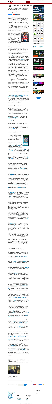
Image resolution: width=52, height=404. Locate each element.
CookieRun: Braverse (10, 396)
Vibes (38, 30)
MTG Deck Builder (19, 389)
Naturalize (24, 206)
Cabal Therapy (18, 145)
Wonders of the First (10, 394)
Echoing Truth (19, 95)
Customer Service (28, 395)
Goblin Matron (25, 149)
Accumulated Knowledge (14, 91)
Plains (21, 94)
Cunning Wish (16, 184)
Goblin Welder (9, 225)
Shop (18, 2)
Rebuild (16, 96)
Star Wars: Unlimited (35, 40)
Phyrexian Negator (26, 267)
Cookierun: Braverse (42, 40)
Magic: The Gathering (34, 25)
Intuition (9, 96)
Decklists (31, 2)
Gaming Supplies (9, 398)
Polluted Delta (18, 94)
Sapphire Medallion (20, 91)
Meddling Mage (25, 261)
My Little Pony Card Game (38, 41)
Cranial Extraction (14, 237)
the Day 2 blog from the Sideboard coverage (17, 55)
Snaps (14, 321)
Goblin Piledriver (13, 145)
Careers (27, 400)
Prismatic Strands (10, 341)
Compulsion (11, 120)
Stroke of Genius (26, 95)
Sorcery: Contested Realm (42, 31)
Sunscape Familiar (20, 341)
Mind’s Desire (24, 91)
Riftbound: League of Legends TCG (42, 25)
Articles (18, 396)
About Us (27, 399)
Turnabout (15, 95)
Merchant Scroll (17, 257)
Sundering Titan (14, 225)
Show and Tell (20, 165)
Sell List (21, 2)
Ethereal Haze (14, 336)
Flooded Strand (12, 115)
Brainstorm (9, 91)
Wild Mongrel (10, 299)
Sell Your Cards (19, 398)
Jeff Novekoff (12, 174)
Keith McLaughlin (12, 223)
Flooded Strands (10, 94)
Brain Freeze (12, 95)
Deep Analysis (24, 186)
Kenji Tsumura (12, 192)
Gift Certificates (41, 46)
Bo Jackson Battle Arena (34, 36)
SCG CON (25, 2)
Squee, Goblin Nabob (15, 117)
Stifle (22, 96)
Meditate (22, 95)
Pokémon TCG (38, 25)
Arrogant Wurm (16, 299)
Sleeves (34, 45)
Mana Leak (18, 96)
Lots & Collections (41, 45)
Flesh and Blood (42, 36)
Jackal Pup (20, 322)
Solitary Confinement (10, 118)
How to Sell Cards (19, 399)
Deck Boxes (34, 46)
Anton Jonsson (22, 59)
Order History (27, 389)
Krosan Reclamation (13, 345)
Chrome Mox (24, 169)
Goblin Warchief (11, 150)
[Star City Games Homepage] (11, 1)
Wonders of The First (38, 36)
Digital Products (41, 47)
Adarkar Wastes (14, 94)
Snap (21, 96)
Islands (24, 94)
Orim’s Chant (14, 261)
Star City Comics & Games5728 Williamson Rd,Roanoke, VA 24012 (38, 390)
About (27, 398)
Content (28, 2)
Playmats (34, 47)
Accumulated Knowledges (22, 168)
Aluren (26, 83)
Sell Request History (28, 390)
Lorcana (35, 30)
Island (10, 115)
